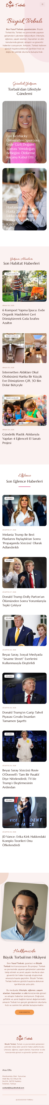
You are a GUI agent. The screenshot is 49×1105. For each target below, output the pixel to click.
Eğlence (9, 498)
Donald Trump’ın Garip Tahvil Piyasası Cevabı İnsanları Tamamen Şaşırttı (22, 717)
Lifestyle (12, 131)
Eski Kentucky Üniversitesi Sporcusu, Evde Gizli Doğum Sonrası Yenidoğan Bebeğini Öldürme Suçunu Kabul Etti (23, 146)
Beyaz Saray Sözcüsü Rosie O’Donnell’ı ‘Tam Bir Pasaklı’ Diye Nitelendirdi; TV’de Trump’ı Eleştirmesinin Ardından (21, 778)
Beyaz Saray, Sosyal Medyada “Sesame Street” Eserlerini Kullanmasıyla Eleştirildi (22, 659)
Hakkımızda (24, 1012)
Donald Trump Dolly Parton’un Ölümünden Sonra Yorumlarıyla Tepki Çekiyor (24, 601)
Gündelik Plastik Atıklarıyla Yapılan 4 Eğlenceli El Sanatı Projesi (21, 439)
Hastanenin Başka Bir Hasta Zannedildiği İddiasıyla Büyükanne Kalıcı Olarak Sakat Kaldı (22, 215)
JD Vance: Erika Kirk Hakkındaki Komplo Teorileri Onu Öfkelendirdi (24, 841)
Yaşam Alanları (12, 274)
